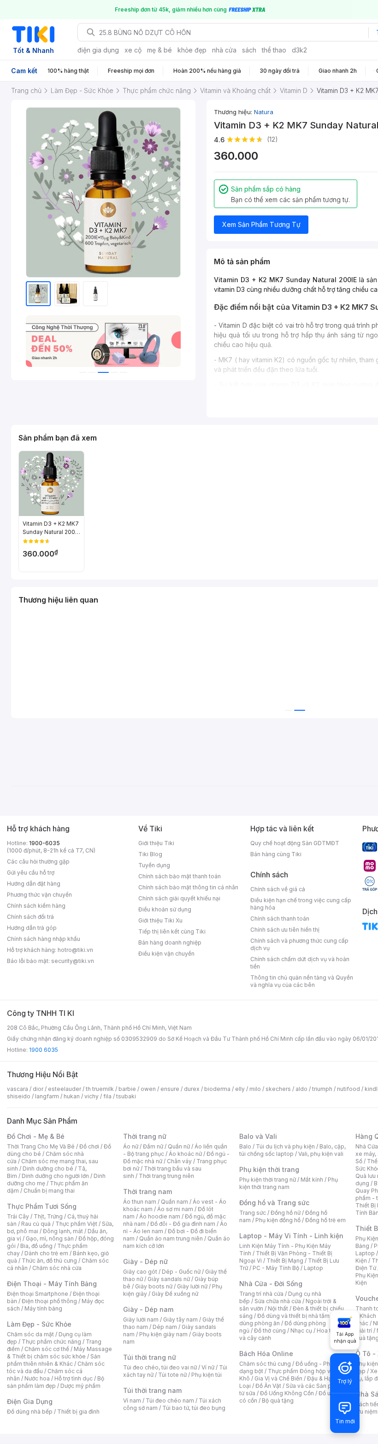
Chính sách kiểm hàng (36, 905)
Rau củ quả (36, 1223)
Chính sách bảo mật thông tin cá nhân (188, 887)
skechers (278, 1088)
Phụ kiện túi (206, 1374)
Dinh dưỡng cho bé (48, 1168)
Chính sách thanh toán (279, 918)
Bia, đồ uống (36, 1245)
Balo (245, 1146)
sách (249, 50)
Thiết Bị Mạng (284, 1260)
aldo (301, 1088)
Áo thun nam (139, 1201)
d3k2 (299, 50)
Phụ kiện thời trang (269, 1169)
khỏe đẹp (192, 50)
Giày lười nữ (192, 1286)
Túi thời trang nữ (149, 1357)
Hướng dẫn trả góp (32, 927)
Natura (263, 112)
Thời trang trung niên (166, 1175)
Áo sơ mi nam (175, 1209)
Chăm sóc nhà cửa (57, 1267)
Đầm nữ (153, 1146)
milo (255, 1088)
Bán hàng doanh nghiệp (169, 942)
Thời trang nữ (144, 1136)
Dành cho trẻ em (46, 1253)
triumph (322, 1088)
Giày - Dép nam (148, 1309)
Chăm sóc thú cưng (265, 1363)
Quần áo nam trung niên (171, 1238)
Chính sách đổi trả (30, 916)
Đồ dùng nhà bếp (30, 1411)
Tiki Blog (150, 854)
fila (107, 1096)
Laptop (313, 1267)
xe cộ (133, 50)
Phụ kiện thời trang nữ (267, 1179)
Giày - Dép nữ (145, 1261)
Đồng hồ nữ (286, 1212)
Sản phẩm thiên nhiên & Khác (53, 1360)
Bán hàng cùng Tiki (275, 854)
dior (38, 1088)
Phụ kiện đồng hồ (278, 1220)
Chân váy (179, 1161)
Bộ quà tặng (278, 1400)
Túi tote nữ (172, 1374)
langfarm (47, 1096)
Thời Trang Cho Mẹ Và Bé (41, 1146)
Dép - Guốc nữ (181, 1271)
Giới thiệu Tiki (156, 843)
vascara (17, 1088)
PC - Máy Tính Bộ (276, 1267)
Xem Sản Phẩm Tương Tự (261, 224)
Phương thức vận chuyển (39, 894)
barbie (127, 1088)
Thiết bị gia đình (78, 1411)
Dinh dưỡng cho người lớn (55, 1175)
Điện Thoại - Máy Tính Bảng (52, 1283)
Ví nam (132, 1400)
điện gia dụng (98, 50)
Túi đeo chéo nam (170, 1400)
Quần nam (174, 1201)
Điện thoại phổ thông (49, 1301)
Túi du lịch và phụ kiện (285, 1146)
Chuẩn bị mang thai (49, 1190)
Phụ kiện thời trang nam (288, 1183)
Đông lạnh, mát (63, 1231)
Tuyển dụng (154, 865)
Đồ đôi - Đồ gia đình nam (182, 1223)
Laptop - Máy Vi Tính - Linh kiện (291, 1236)
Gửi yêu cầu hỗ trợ (30, 872)
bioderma (217, 1088)
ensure (169, 1088)
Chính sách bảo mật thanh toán (179, 876)
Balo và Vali (258, 1136)
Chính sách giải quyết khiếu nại (179, 898)
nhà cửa (224, 50)
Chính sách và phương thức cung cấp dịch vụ (299, 944)
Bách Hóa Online (266, 1353)
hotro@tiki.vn (75, 949)
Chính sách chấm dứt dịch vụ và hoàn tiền (299, 963)
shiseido (18, 1096)
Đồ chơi (89, 1146)
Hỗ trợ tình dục (73, 1378)
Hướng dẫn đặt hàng (33, 883)
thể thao (274, 50)
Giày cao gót (140, 1271)
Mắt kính (312, 1179)
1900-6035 (44, 843)
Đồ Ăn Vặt (268, 1385)
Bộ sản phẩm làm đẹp (55, 1382)
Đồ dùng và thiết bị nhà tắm (293, 1315)
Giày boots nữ (153, 1286)
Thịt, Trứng (48, 1216)
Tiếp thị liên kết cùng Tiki (172, 931)
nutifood (348, 1088)
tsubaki (126, 1096)
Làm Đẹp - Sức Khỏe (39, 1324)
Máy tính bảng (43, 1308)
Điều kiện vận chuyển (166, 953)
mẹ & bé (159, 50)
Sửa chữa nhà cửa (277, 1301)
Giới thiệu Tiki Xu (160, 920)
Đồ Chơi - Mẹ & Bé (36, 1136)
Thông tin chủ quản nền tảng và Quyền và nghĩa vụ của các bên (301, 981)
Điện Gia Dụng (30, 1401)
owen (148, 1088)
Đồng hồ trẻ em (325, 1220)
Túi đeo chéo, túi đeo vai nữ (160, 1367)
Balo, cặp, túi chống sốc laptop (292, 1150)
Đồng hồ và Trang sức (274, 1202)
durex (192, 1088)
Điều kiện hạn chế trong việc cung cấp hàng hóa (300, 904)
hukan (72, 1096)
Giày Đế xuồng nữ (175, 1293)
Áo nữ (130, 1146)
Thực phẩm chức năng (51, 1341)
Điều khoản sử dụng (164, 909)
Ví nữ (207, 1367)
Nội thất (278, 1308)
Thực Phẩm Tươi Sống (42, 1206)
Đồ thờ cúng (270, 1330)
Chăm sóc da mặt (30, 1334)
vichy (91, 1096)
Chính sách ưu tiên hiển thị (284, 929)
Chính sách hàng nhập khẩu (43, 938)
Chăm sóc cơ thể (46, 1348)
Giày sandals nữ (169, 1279)
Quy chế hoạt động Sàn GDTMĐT (294, 843)
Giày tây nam (180, 1319)
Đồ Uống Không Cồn (287, 1393)
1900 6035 (43, 1049)
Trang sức (252, 1212)
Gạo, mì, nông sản (50, 1238)
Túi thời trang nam (152, 1390)
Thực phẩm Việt (76, 1223)
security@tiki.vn (72, 960)
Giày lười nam (141, 1319)
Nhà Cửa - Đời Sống (270, 1283)
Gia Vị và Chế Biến (278, 1378)
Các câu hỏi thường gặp (38, 861)
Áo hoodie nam (159, 1216)
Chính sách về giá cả (277, 889)
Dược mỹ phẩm (80, 1385)
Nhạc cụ (301, 1330)
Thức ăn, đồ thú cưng (49, 1260)
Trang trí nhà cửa (261, 1293)
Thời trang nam (147, 1191)
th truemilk (100, 1088)
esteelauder (64, 1088)
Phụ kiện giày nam (163, 1334)
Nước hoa (37, 1378)
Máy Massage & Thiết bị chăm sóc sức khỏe (59, 1352)
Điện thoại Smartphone (37, 1293)
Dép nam (165, 1326)
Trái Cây (18, 1216)
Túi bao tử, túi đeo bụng (193, 1407)
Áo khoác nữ (185, 1153)
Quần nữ (179, 1146)
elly (240, 1088)
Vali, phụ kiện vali (320, 1153)
